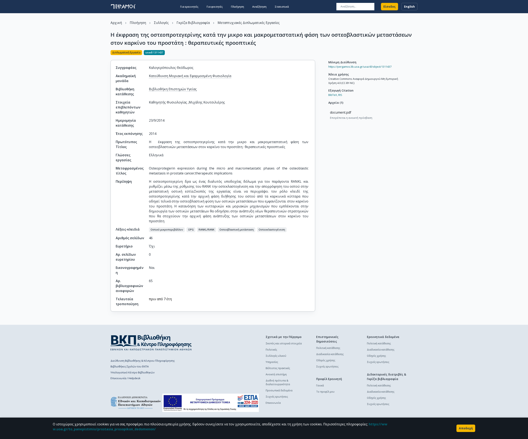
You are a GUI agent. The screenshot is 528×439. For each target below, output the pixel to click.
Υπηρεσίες (272, 362)
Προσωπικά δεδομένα (279, 390)
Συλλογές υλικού (276, 356)
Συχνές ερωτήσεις (277, 396)
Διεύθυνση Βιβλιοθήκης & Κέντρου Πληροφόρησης (143, 360)
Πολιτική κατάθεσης (328, 348)
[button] (167, 229)
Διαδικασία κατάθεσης (330, 354)
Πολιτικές (271, 349)
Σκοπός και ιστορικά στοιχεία (284, 343)
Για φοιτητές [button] (215, 6)
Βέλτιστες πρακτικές (278, 368)
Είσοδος (389, 6)
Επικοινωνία (273, 403)
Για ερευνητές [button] (189, 6)
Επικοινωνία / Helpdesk (125, 378)
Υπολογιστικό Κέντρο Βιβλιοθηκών (132, 372)
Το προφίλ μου (325, 391)
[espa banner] (210, 403)
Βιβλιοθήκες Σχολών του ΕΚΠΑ (130, 366)
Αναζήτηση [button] (259, 6)
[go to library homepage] (151, 342)
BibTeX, (333, 95)
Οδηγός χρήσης (325, 360)
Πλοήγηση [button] (237, 6)
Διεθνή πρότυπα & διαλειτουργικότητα (278, 382)
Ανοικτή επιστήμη (276, 374)
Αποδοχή (466, 428)
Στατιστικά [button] (282, 6)
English (409, 6)
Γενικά (320, 385)
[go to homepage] (123, 6)
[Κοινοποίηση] (313, 53)
